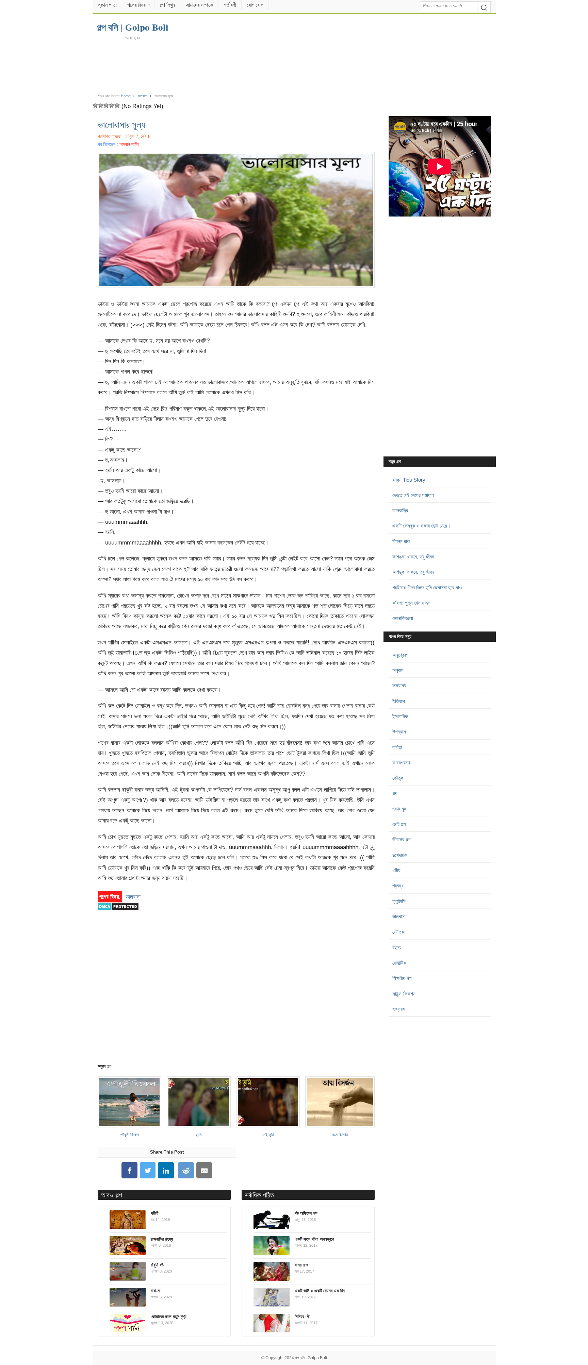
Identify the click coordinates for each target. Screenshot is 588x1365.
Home (126, 96)
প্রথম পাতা (107, 5)
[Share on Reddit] (186, 1170)
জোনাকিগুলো (402, 618)
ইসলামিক (400, 716)
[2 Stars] (100, 105)
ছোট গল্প (399, 824)
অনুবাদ (397, 670)
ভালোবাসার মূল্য (121, 124)
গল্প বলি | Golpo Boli (311, 1357)
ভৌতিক (398, 932)
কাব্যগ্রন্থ (401, 762)
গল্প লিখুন (167, 5)
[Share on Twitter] (147, 1170)
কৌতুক (398, 778)
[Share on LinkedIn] (166, 1170)
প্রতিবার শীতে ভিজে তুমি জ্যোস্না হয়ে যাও (427, 587)
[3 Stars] (106, 105)
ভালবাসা (142, 96)
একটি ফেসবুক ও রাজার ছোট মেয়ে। (421, 526)
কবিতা (397, 747)
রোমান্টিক (399, 963)
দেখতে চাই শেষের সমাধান (413, 495)
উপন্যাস (399, 732)
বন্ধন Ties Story (408, 480)
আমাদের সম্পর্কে (199, 5)
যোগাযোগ (255, 5)
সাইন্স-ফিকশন (403, 994)
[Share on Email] (204, 1170)
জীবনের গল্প (401, 839)
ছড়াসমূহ (399, 809)
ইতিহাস (398, 701)
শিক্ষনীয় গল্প (401, 978)
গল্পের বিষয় (136, 5)
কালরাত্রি (400, 510)
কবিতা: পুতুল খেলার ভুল (411, 603)
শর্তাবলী (230, 5)
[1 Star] (95, 105)
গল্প (394, 793)
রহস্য (397, 947)
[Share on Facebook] (129, 1170)
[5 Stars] (117, 105)
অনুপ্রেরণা (400, 655)
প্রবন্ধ (398, 885)
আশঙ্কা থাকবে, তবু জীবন (413, 556)
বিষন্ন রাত (401, 541)
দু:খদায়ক (399, 855)
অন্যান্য (399, 685)
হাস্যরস (398, 1009)
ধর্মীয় (396, 870)
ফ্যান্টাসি (399, 901)
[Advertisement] (294, 65)
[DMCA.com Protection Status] (118, 913)
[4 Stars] (111, 105)
